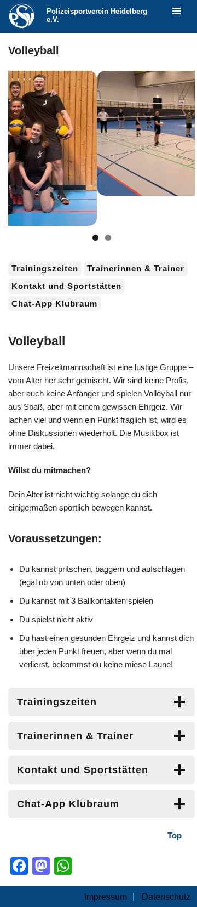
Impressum (105, 897)
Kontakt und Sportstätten (66, 286)
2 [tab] (108, 238)
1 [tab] (95, 238)
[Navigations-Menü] (176, 11)
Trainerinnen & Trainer (135, 268)
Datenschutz (166, 897)
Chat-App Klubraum (54, 303)
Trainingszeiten (44, 268)
